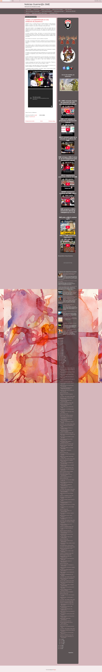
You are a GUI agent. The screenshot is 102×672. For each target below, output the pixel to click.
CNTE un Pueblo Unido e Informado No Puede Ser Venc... (66, 579)
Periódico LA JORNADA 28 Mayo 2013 (66, 467)
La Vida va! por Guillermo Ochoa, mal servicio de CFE (67, 286)
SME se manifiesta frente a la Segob (66, 471)
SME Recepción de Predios (59, 11)
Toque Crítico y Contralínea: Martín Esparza (39, 13)
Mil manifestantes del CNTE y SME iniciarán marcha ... (66, 607)
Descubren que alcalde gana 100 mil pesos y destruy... (66, 623)
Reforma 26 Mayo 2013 (64, 539)
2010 (60, 648)
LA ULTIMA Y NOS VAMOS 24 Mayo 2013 (67, 576)
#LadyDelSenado (32, 116)
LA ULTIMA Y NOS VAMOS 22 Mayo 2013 (67, 628)
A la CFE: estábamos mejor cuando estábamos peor (66, 537)
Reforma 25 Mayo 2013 (64, 563)
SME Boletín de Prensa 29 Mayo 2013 (66, 443)
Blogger (54, 669)
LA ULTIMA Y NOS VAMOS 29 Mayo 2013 (67, 424)
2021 (60, 343)
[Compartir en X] (42, 115)
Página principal (28, 9)
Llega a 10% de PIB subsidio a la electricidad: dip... (65, 561)
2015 (60, 352)
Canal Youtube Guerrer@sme (47, 11)
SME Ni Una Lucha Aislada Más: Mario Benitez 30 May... (66, 398)
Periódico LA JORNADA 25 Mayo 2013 (66, 553)
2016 (60, 350)
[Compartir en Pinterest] (44, 115)
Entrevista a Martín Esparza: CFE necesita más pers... (66, 405)
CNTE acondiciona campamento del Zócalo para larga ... (66, 532)
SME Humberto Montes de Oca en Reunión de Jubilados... (66, 431)
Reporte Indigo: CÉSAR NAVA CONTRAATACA (65, 619)
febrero (61, 642)
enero (61, 643)
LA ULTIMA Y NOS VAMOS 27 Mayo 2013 (67, 489)
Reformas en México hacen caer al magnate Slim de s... (66, 525)
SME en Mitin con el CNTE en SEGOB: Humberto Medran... (67, 585)
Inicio (41, 121)
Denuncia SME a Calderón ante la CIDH (67, 580)
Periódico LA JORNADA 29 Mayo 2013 (66, 432)
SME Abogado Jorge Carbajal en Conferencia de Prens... (65, 442)
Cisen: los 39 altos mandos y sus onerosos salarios (66, 511)
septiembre (62, 360)
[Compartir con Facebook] (43, 115)
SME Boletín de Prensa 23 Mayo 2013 (66, 601)
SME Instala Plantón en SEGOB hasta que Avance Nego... (66, 463)
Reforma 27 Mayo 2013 (64, 509)
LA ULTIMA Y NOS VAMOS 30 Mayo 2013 (67, 396)
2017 (60, 349)
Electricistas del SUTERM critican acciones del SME (66, 401)
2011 (60, 647)
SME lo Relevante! (68, 9)
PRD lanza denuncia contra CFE (65, 530)
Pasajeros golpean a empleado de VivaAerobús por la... (66, 485)
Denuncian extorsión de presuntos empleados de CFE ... (66, 502)
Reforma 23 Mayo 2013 (64, 624)
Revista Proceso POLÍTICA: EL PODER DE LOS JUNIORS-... (67, 491)
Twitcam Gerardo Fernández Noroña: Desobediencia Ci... (66, 417)
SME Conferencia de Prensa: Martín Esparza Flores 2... (66, 439)
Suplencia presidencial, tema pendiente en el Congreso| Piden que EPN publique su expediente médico (70, 318)
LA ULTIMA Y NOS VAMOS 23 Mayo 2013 (67, 599)
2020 (60, 344)
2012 (60, 645)
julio (61, 363)
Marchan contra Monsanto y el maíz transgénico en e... (66, 549)
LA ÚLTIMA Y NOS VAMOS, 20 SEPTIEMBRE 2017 (68, 305)
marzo (61, 640)
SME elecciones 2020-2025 (70, 11)
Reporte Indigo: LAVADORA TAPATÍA (66, 415)
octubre (61, 359)
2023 (60, 340)
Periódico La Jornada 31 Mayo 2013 (66, 381)
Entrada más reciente (29, 121)
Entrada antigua (52, 121)
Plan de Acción (36, 9)
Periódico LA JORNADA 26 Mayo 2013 (66, 526)
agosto (61, 362)
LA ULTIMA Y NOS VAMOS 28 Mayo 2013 (67, 458)
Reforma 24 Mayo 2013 (64, 593)
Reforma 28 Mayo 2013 (64, 478)
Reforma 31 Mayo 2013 (64, 392)
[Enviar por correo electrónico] (39, 115)
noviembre (62, 357)
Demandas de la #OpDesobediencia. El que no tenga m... (66, 570)
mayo (61, 366)
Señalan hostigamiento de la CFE (66, 476)
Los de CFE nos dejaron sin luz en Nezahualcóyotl (66, 475)
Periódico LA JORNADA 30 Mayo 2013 (66, 402)
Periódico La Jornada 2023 (45, 9)
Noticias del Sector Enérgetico (57, 9)
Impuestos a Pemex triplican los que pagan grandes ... (66, 541)
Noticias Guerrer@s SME (37, 4)
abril (61, 639)
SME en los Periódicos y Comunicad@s (32, 11)
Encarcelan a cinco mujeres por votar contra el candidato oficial (69, 330)
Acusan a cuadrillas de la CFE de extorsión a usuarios (66, 590)
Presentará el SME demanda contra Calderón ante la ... (66, 609)
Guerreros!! (28, 13)
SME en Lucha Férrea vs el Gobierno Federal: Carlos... (66, 461)
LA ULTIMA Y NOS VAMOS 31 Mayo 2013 (67, 368)
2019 (60, 346)
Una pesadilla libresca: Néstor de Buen (66, 545)
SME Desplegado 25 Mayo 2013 (65, 554)
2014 (60, 353)
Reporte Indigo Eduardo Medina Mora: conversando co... (66, 483)
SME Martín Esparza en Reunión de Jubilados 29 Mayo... (66, 428)
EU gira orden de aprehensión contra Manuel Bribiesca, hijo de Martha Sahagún (69, 274)
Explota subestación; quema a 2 (65, 620)
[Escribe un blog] (41, 115)
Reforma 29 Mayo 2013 (64, 452)
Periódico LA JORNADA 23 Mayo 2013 (66, 602)
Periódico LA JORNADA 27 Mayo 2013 (66, 495)
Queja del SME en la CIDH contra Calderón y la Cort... (66, 557)
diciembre (62, 356)
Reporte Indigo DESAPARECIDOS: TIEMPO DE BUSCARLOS (66, 388)
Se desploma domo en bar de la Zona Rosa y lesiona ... (66, 535)
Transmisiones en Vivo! (53, 13)
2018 (60, 347)
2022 (60, 341)
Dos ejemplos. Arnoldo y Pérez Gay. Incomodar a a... (66, 518)
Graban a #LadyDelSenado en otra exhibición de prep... (66, 420)
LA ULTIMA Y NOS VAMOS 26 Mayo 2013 (67, 520)
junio (61, 365)
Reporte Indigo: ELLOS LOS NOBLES (66, 591)
